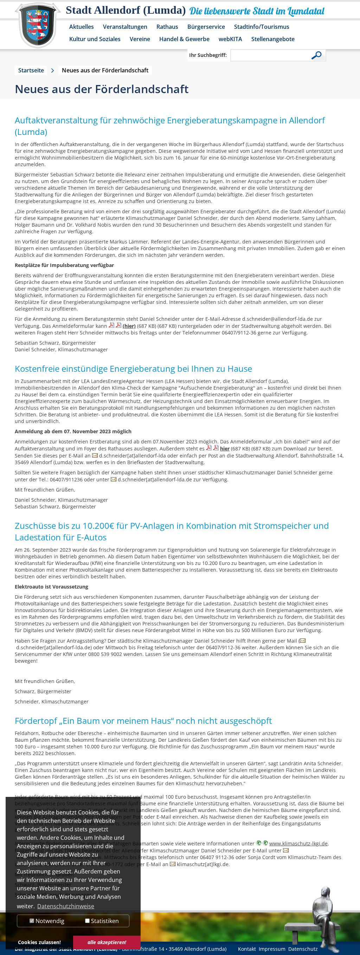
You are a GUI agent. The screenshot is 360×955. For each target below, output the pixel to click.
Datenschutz (303, 949)
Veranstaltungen (125, 27)
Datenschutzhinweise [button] (65, 906)
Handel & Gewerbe (184, 39)
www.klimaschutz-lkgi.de (298, 843)
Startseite (31, 70)
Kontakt (247, 949)
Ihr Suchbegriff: (208, 55)
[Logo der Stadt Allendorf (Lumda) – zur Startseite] (38, 28)
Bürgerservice (206, 27)
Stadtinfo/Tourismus (261, 27)
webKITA (230, 39)
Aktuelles (81, 27)
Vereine (140, 39)
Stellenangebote (273, 39)
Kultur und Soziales (95, 39)
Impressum (272, 949)
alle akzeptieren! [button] (107, 942)
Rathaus (167, 27)
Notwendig (49, 921)
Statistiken (104, 921)
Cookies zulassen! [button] (39, 942)
